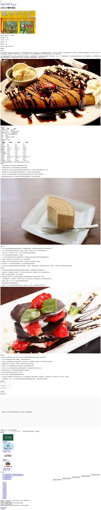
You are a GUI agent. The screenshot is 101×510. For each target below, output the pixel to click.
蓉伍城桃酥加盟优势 (7, 477)
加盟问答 (5, 489)
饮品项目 (5, 486)
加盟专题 (5, 487)
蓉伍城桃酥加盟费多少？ (8, 476)
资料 (5, 507)
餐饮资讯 (5, 493)
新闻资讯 (5, 490)
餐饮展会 (5, 498)
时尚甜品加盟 (13, 4)
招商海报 (2, 48)
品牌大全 (5, 482)
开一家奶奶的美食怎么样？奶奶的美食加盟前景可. (13, 475)
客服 (2, 507)
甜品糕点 (8, 4)
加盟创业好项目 (6, 481)
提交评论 (2, 391)
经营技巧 (5, 497)
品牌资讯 (5, 492)
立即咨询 (3, 508)
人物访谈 (5, 494)
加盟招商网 (2, 4)
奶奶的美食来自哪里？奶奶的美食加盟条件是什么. (13, 474)
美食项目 (5, 484)
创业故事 (5, 495)
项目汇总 (5, 483)
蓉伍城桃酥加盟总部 (7, 479)
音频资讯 (5, 488)
